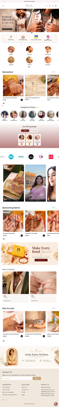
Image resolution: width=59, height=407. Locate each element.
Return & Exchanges (7, 392)
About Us (24, 387)
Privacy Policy (6, 387)
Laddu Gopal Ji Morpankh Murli (32, 97)
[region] (29, 21)
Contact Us (25, 389)
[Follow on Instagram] (6, 400)
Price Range (34, 130)
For (25, 130)
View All (53, 72)
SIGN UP (37, 378)
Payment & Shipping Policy (9, 395)
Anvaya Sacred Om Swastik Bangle (33, 334)
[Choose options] (22, 94)
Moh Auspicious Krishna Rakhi (10, 97)
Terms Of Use (6, 389)
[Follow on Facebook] (3, 400)
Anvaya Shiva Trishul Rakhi (31, 233)
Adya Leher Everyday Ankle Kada (10, 334)
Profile (23, 392)
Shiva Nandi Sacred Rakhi (9, 233)
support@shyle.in (45, 387)
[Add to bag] (22, 100)
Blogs (23, 395)
